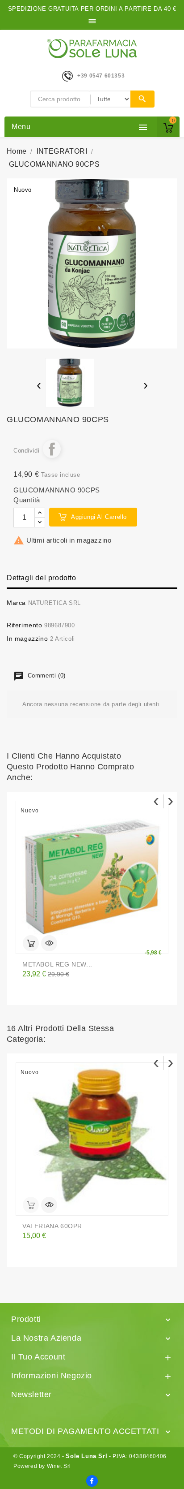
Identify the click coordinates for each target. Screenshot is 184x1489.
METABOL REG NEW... (57, 964)
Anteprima (49, 943)
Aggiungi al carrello (99, 517)
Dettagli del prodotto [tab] (41, 578)
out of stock (31, 1205)
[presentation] (39, 386)
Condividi (52, 449)
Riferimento (24, 625)
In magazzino (27, 638)
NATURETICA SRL (54, 603)
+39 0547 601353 (101, 76)
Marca (16, 602)
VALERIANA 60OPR (52, 1226)
